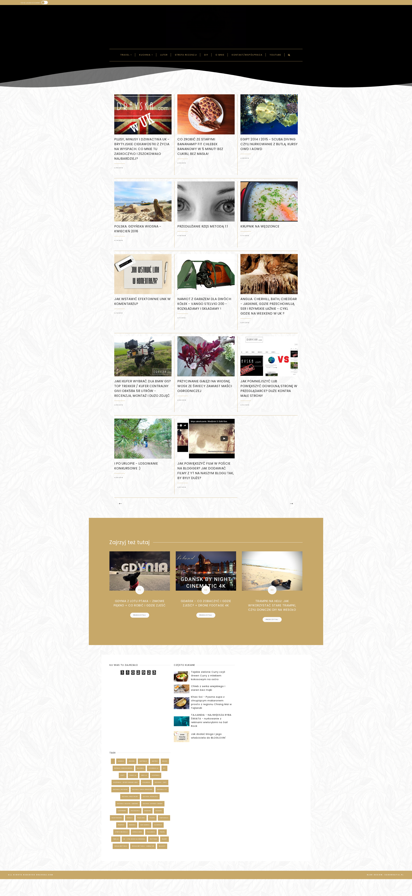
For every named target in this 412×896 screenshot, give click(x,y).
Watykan (153, 839)
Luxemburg (122, 811)
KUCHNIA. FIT (162, 789)
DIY (206, 54)
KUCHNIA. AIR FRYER (120, 789)
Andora (132, 761)
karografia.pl (394, 875)
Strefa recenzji (186, 54)
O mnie (220, 54)
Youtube (275, 54)
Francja (133, 775)
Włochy (162, 846)
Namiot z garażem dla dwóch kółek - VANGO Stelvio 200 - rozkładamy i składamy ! (204, 304)
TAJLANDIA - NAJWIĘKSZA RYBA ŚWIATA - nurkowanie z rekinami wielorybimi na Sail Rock (211, 720)
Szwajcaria (137, 832)
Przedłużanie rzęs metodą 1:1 (202, 226)
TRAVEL (162, 832)
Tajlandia (151, 832)
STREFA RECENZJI (121, 832)
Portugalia (164, 818)
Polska (152, 818)
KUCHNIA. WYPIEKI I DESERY (153, 804)
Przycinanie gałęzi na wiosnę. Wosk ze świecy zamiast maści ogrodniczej (204, 386)
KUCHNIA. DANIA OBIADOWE (142, 789)
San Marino (145, 825)
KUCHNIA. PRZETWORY (130, 796)
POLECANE (141, 818)
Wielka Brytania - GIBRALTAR (143, 846)
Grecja (144, 775)
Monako (159, 811)
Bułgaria (140, 768)
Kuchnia (145, 54)
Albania (121, 761)
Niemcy (130, 818)
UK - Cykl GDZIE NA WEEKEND (134, 839)
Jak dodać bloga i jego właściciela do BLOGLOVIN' (208, 735)
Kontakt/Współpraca (247, 54)
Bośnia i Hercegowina (123, 768)
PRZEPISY (121, 825)
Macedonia (135, 811)
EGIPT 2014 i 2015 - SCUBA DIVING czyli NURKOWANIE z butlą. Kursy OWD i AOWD (269, 144)
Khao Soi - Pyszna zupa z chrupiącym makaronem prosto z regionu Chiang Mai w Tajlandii (211, 702)
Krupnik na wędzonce (260, 226)
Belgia (164, 761)
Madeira (148, 811)
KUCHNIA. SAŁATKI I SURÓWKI (127, 804)
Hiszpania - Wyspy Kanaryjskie (125, 782)
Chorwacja (153, 768)
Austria (155, 761)
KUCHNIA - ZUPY (161, 782)
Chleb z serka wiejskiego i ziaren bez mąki (208, 688)
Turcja (116, 839)
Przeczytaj (139, 615)
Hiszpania (155, 775)
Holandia (146, 782)
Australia (143, 761)
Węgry (164, 839)
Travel (125, 54)
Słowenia (158, 825)
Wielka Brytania (120, 846)
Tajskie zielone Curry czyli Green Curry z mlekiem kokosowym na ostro (208, 675)
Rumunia (132, 825)
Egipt (123, 775)
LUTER (164, 54)
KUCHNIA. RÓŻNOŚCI (150, 796)
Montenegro (117, 818)
